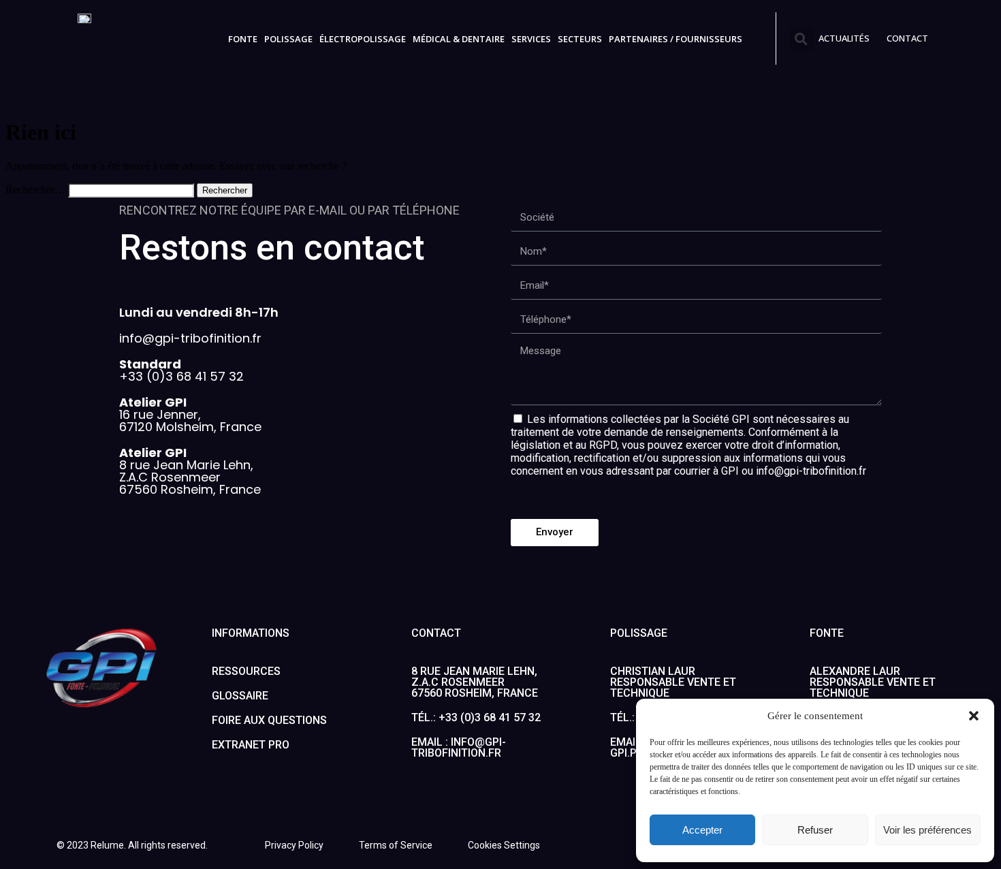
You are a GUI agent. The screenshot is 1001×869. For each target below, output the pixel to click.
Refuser (815, 830)
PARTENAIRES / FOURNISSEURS (675, 39)
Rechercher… (35, 189)
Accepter (702, 830)
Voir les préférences (927, 830)
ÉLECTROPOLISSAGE (362, 39)
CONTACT (907, 38)
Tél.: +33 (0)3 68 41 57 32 (476, 717)
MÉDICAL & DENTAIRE (459, 39)
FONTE (242, 39)
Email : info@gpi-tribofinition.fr (458, 747)
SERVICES (531, 39)
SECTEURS (580, 39)
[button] (974, 716)
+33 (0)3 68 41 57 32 (181, 370)
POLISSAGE (288, 39)
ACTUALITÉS (844, 38)
